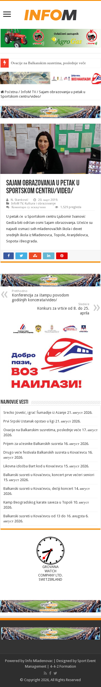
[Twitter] (55, 673)
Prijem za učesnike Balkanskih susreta (33, 444)
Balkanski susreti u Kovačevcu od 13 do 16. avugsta (44, 516)
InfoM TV (28, 92)
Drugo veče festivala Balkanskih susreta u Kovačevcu (45, 452)
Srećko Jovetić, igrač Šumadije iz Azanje (34, 412)
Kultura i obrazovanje (40, 203)
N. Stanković (19, 200)
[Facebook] (50, 673)
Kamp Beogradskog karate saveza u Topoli (37, 502)
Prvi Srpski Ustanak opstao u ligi (28, 421)
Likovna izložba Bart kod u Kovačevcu (33, 466)
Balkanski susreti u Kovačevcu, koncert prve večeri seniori (48, 475)
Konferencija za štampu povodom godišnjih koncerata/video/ (40, 295)
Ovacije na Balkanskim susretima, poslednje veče (48, 63)
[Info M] (50, 13)
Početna (11, 92)
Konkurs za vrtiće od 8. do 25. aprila (63, 308)
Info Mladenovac (39, 661)
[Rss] (45, 673)
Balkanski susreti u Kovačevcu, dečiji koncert (38, 488)
